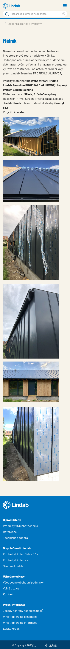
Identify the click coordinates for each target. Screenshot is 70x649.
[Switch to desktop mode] (34, 645)
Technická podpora (15, 537)
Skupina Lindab (13, 566)
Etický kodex (11, 628)
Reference (10, 531)
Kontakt (8, 594)
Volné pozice (11, 588)
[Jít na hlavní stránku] (12, 6)
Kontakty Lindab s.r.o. (17, 560)
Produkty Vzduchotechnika (20, 525)
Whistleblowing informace (20, 622)
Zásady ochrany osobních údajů (23, 610)
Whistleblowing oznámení (20, 616)
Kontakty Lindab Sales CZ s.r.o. (23, 554)
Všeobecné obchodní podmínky (23, 582)
